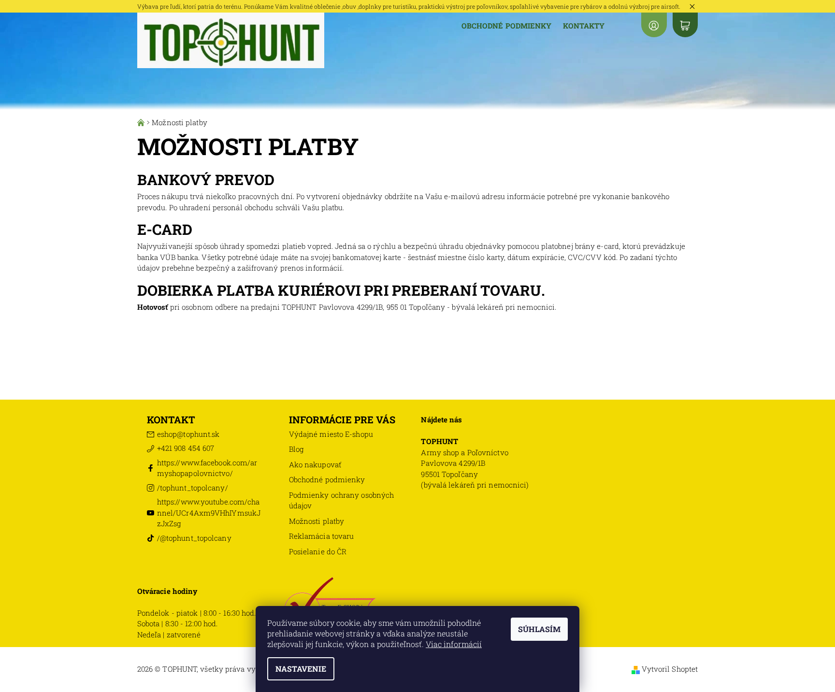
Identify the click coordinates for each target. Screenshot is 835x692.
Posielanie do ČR (318, 551)
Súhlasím (539, 629)
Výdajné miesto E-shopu (331, 434)
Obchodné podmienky (506, 25)
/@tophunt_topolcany (194, 538)
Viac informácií (454, 644)
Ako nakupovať (315, 464)
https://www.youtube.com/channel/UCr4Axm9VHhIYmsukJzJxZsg (208, 512)
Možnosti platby (317, 521)
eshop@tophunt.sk (188, 434)
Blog (296, 449)
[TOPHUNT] (230, 39)
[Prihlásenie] (653, 25)
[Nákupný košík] (685, 25)
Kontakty (584, 25)
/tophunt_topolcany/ (192, 487)
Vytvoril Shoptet (670, 669)
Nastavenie (300, 668)
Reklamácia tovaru (321, 536)
